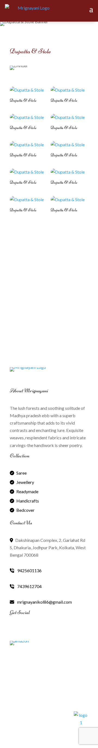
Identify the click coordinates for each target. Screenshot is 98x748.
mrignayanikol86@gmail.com (44, 601)
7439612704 (29, 586)
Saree (21, 472)
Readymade (27, 491)
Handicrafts (27, 500)
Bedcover (25, 510)
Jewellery (25, 482)
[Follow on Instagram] (38, 630)
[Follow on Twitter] (26, 630)
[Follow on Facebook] (14, 630)
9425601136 (29, 570)
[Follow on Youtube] (51, 630)
